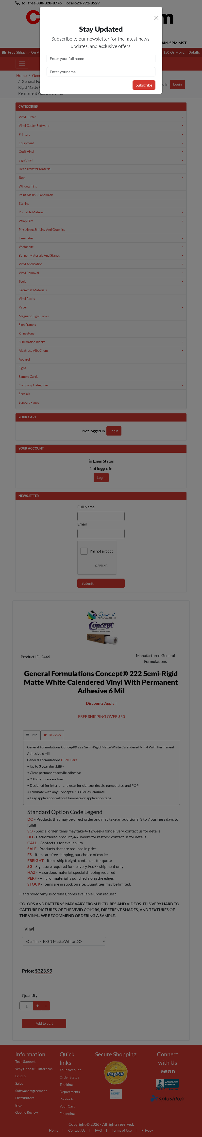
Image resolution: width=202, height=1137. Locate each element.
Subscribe (144, 85)
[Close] (156, 18)
